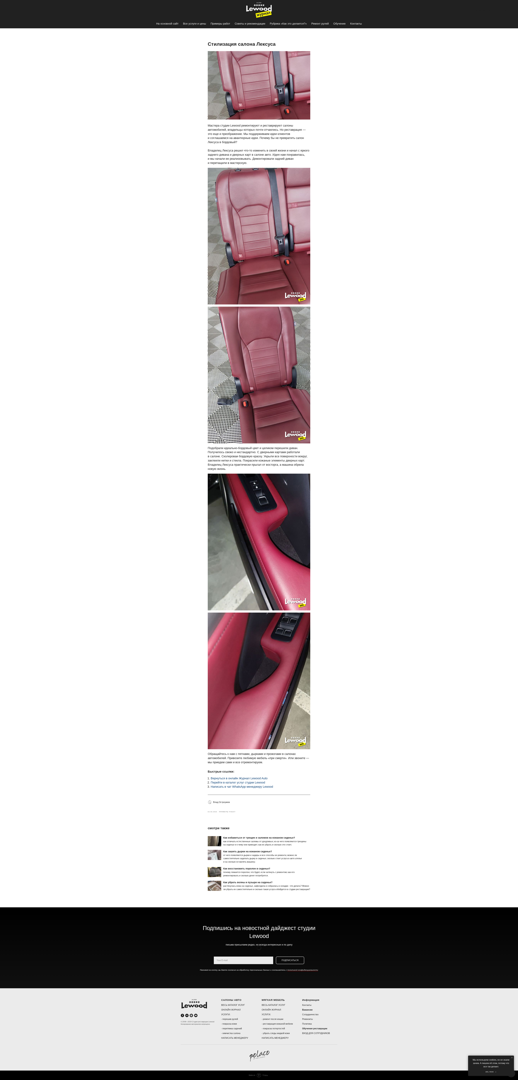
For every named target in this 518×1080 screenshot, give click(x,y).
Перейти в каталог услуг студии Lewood (238, 782)
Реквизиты (307, 1019)
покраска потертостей (274, 1028)
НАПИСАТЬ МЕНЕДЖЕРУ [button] (234, 1038)
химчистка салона (231, 1033)
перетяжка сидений (232, 1028)
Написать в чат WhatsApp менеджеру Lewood (242, 786)
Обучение (339, 23)
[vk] (187, 1015)
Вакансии (307, 1010)
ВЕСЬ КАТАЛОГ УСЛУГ (233, 1005)
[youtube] (195, 1015)
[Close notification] (512, 1057)
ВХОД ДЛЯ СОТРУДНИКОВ (316, 1033)
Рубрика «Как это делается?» (288, 23)
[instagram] (191, 1015)
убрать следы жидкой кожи (276, 1033)
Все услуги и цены (194, 23)
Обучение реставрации (314, 1028)
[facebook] (182, 1015)
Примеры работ (220, 23)
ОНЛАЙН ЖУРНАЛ (231, 1010)
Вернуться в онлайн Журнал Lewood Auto (239, 778)
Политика (307, 1024)
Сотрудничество (310, 1014)
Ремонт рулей (320, 23)
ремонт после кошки (273, 1019)
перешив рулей (230, 1019)
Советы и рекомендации (250, 23)
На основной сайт (167, 23)
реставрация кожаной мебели (278, 1024)
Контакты (356, 23)
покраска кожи (229, 1024)
